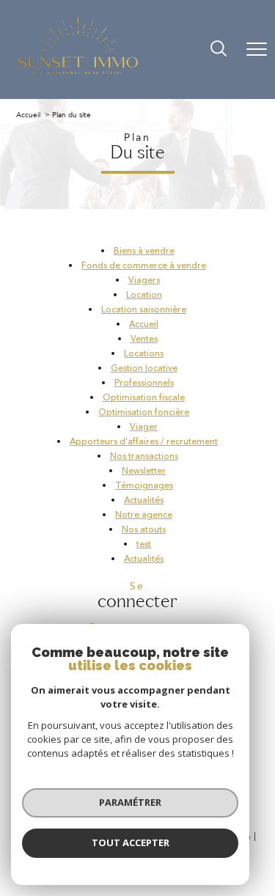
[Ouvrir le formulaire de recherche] (218, 50)
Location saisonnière (143, 310)
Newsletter (144, 471)
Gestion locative (144, 368)
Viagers (144, 280)
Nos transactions (144, 456)
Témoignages (144, 486)
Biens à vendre (144, 251)
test (143, 544)
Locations (144, 354)
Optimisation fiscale (144, 398)
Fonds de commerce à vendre (143, 266)
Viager (144, 427)
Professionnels (144, 383)
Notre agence (143, 515)
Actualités (144, 500)
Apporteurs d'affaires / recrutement (144, 442)
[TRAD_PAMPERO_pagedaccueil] (78, 74)
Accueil (28, 115)
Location (144, 295)
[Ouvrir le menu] (256, 49)
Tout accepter (130, 842)
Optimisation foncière (143, 412)
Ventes (144, 339)
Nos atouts (144, 530)
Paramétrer (130, 802)
